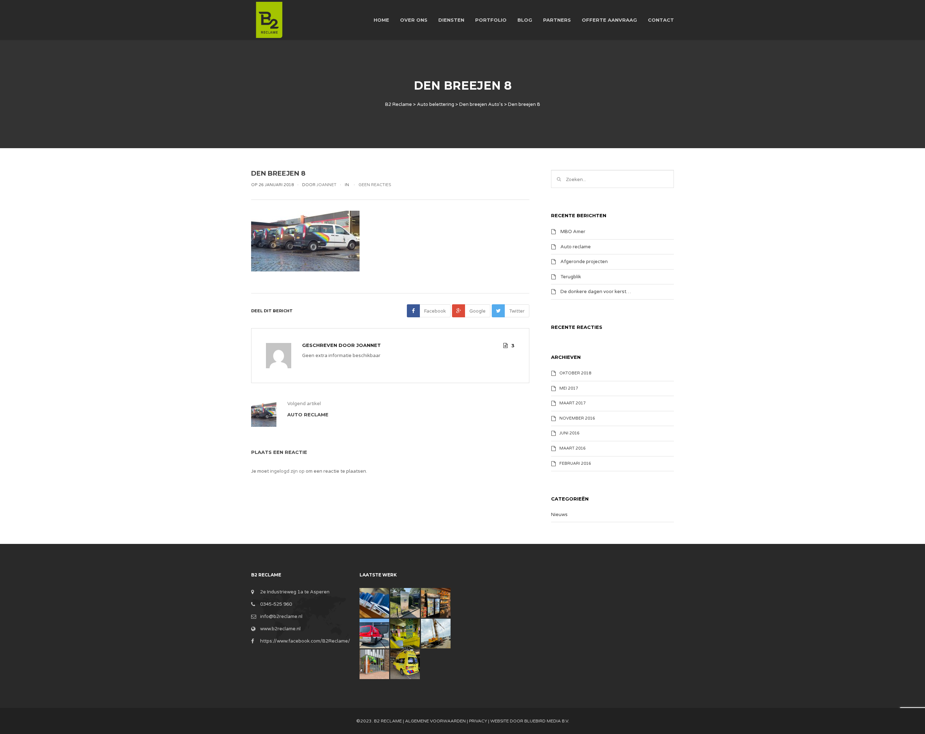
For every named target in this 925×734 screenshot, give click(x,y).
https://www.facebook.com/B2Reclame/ (305, 641)
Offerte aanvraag (609, 20)
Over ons (413, 20)
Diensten (451, 20)
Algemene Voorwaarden (435, 721)
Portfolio (491, 20)
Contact (661, 20)
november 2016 (577, 418)
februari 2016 (575, 463)
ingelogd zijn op (287, 471)
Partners (557, 20)
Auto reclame (575, 246)
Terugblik (570, 276)
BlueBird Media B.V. (546, 721)
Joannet (368, 345)
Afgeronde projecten (584, 262)
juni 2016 (569, 433)
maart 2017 (572, 403)
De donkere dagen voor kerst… (595, 292)
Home (381, 20)
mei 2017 (568, 388)
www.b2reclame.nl (280, 629)
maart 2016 (572, 448)
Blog (524, 20)
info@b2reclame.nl (281, 616)
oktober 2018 (575, 373)
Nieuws (559, 515)
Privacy (478, 721)
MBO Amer (572, 232)
